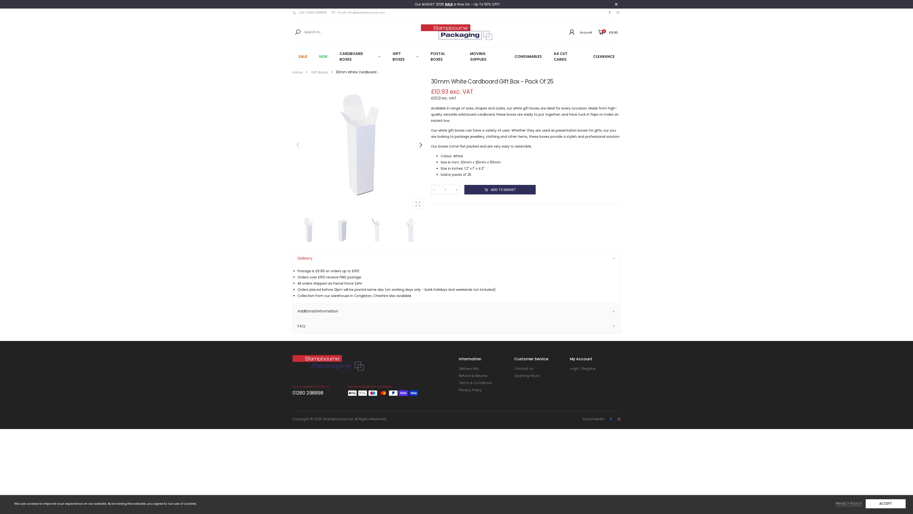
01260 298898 (307, 393)
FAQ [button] (301, 326)
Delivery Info (469, 368)
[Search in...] (298, 32)
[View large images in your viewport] (418, 203)
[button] (420, 145)
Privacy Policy (470, 390)
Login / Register (583, 368)
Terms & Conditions (475, 383)
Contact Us (523, 368)
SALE (449, 4)
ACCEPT (885, 503)
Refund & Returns (473, 375)
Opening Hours (527, 375)
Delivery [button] (304, 258)
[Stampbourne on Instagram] (617, 12)
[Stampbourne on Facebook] (609, 12)
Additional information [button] (317, 311)
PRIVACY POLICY (849, 503)
